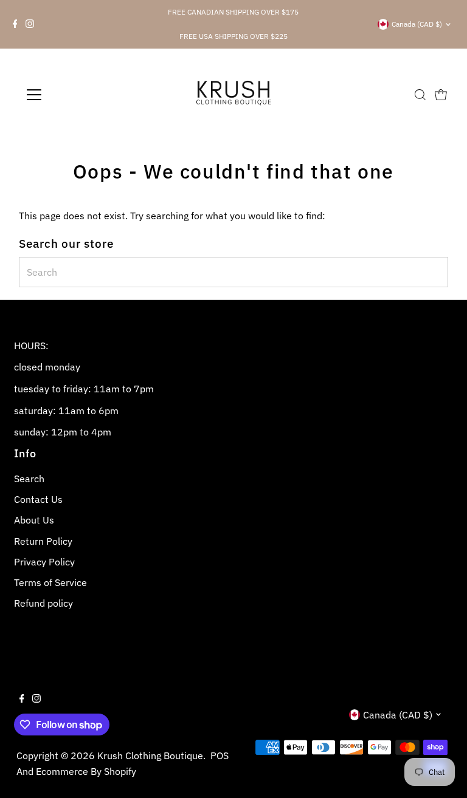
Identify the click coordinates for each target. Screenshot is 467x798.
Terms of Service (50, 582)
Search (29, 478)
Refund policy (43, 603)
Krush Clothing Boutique (150, 755)
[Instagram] (29, 24)
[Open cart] (441, 94)
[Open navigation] (69, 95)
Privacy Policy (44, 562)
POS (219, 755)
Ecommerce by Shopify (86, 771)
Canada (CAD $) (417, 24)
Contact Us (38, 499)
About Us (34, 520)
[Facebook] (15, 24)
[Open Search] (420, 94)
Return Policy (43, 541)
